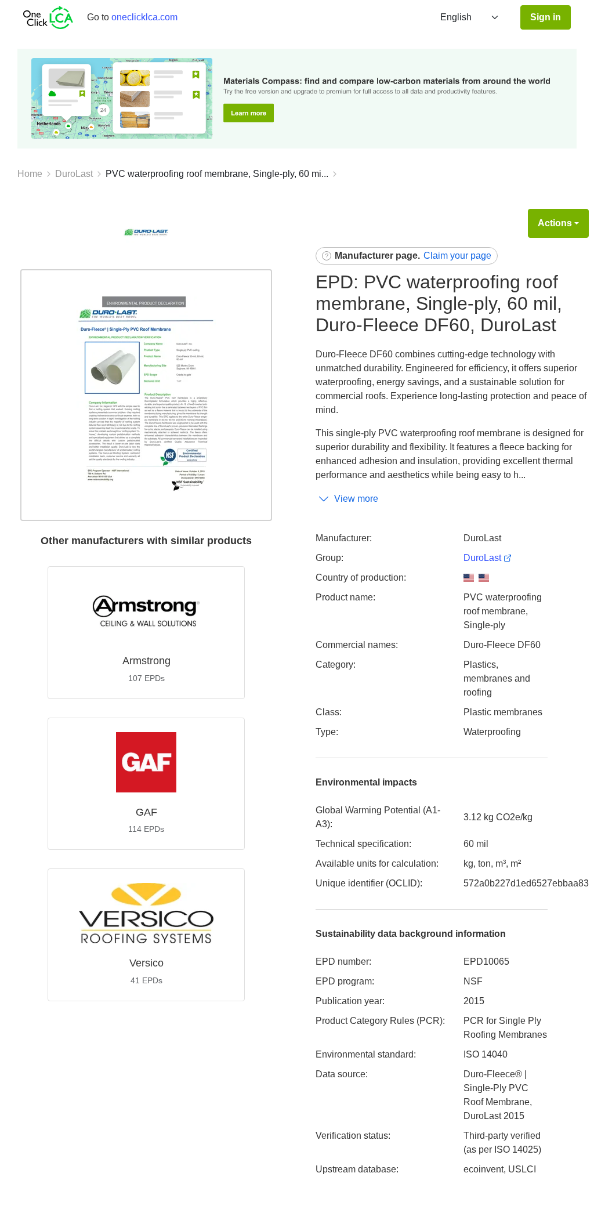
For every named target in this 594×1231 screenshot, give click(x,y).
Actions (555, 223)
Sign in (545, 17)
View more (356, 499)
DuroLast (74, 174)
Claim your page (457, 255)
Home (29, 174)
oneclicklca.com (144, 17)
